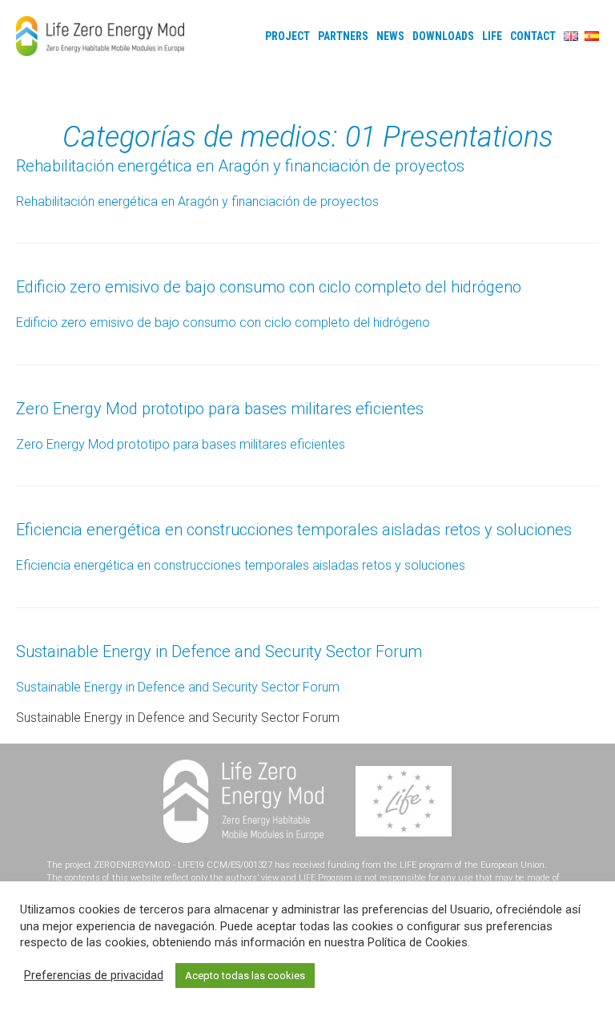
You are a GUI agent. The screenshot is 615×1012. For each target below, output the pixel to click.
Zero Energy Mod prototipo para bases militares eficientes (220, 408)
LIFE (492, 36)
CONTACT (533, 36)
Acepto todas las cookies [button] (245, 976)
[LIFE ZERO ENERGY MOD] (100, 36)
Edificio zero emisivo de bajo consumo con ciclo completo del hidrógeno (268, 286)
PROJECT (287, 36)
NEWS (390, 36)
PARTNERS (343, 36)
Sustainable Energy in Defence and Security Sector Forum (219, 651)
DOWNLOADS (443, 36)
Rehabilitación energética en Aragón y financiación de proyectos (240, 165)
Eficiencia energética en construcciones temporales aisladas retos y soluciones (294, 529)
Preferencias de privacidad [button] (93, 975)
